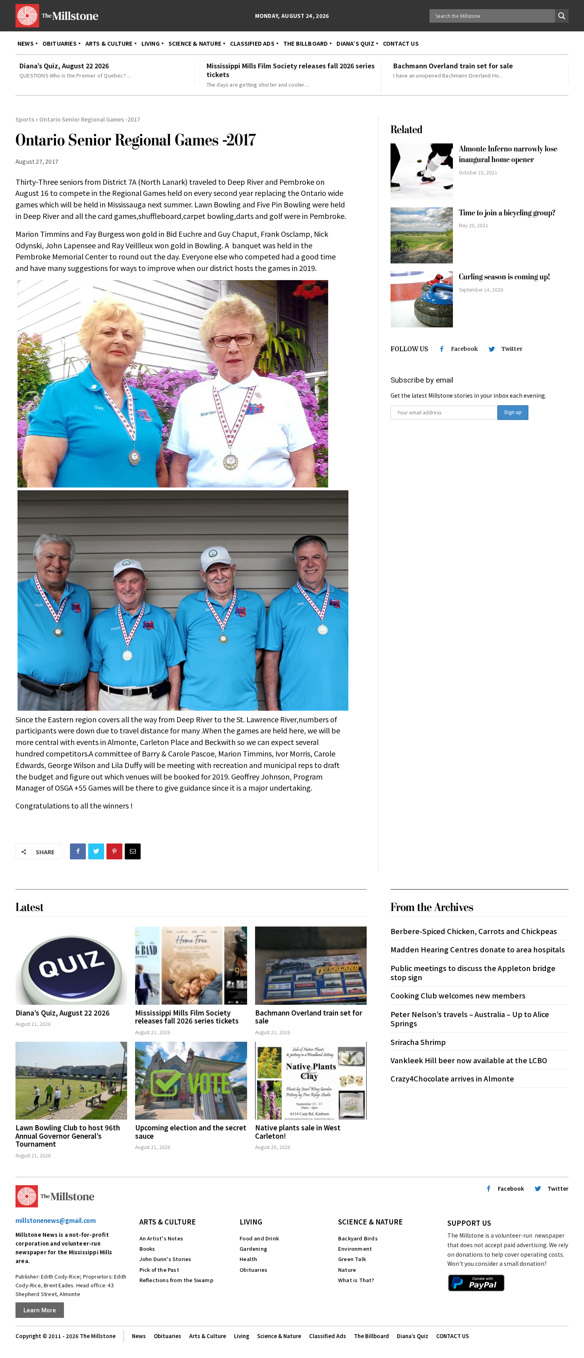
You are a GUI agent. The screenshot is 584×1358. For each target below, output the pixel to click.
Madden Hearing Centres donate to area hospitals (478, 949)
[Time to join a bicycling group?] (422, 235)
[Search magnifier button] (562, 16)
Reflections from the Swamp (176, 1280)
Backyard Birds (358, 1238)
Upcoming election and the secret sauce (190, 1131)
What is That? (356, 1280)
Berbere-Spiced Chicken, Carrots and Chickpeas (474, 931)
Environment (355, 1248)
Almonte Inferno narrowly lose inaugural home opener (508, 154)
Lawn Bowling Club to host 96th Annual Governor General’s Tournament (67, 1135)
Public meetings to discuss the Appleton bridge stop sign (473, 972)
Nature (347, 1269)
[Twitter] (96, 851)
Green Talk (352, 1259)
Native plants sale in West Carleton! (297, 1131)
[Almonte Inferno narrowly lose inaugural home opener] (422, 171)
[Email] (133, 851)
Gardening (253, 1248)
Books (147, 1248)
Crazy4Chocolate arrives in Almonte (452, 1078)
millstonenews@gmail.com (55, 1220)
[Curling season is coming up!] (422, 299)
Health (248, 1259)
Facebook (464, 348)
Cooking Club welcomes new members (458, 995)
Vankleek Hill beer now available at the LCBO (469, 1060)
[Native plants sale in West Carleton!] (311, 1081)
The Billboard (371, 1336)
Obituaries (253, 1269)
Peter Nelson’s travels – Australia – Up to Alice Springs (470, 1018)
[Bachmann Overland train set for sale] (311, 966)
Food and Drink (259, 1238)
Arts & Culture (167, 1221)
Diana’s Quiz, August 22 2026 (64, 65)
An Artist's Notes (161, 1238)
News (139, 1336)
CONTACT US (452, 1336)
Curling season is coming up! (504, 277)
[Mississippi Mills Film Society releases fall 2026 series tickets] (191, 966)
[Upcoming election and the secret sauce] (191, 1081)
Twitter (511, 348)
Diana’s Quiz (412, 1336)
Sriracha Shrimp (418, 1042)
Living (251, 1221)
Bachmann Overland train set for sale (453, 65)
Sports (24, 119)
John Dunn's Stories (165, 1259)
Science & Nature (370, 1221)
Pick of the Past (159, 1269)
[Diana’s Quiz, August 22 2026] (71, 966)
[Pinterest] (114, 851)
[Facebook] (78, 851)
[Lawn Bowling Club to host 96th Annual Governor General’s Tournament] (71, 1081)
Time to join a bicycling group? (507, 213)
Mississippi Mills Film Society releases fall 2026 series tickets (291, 70)
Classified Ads (327, 1336)
